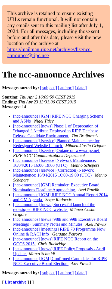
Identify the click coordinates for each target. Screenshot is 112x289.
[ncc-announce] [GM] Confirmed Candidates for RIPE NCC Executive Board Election (60, 261)
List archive (15, 282)
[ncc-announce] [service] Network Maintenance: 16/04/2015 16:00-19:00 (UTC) (54, 163)
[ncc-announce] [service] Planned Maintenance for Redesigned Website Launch (56, 143)
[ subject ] (48, 87)
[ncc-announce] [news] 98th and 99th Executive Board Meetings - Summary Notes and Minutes (60, 222)
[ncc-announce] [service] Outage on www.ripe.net (56, 150)
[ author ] (66, 87)
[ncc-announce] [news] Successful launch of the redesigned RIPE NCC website (54, 207)
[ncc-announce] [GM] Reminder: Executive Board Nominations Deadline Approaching (56, 187)
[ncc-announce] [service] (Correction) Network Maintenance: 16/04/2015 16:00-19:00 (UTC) (53, 172)
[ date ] (81, 87)
